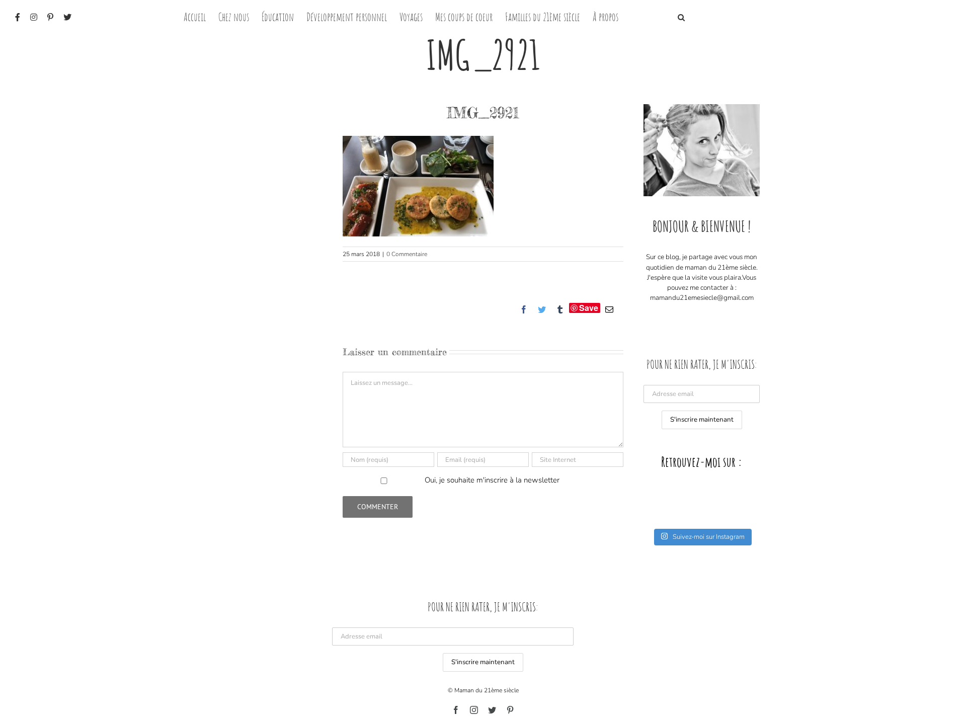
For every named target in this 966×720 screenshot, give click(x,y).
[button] (681, 16)
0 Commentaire (406, 254)
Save (588, 308)
